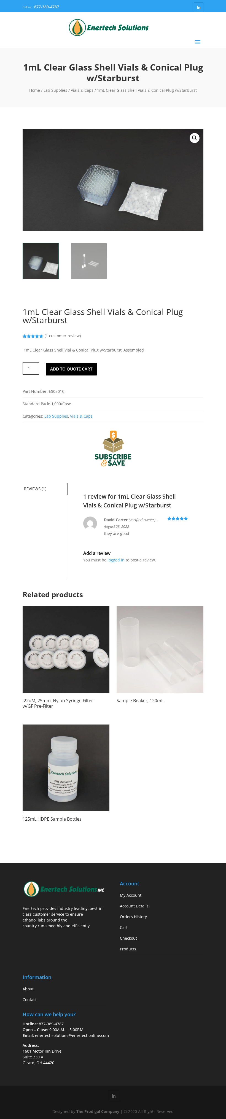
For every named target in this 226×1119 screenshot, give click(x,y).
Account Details (134, 906)
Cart (124, 927)
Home (34, 90)
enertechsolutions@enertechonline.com (72, 1035)
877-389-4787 (46, 6)
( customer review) (63, 335)
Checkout (128, 938)
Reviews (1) (35, 488)
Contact (30, 999)
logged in (116, 560)
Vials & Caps (82, 90)
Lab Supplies (55, 90)
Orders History (133, 916)
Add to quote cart (71, 369)
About (28, 988)
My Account (130, 895)
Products (128, 949)
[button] (195, 138)
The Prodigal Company (97, 1111)
